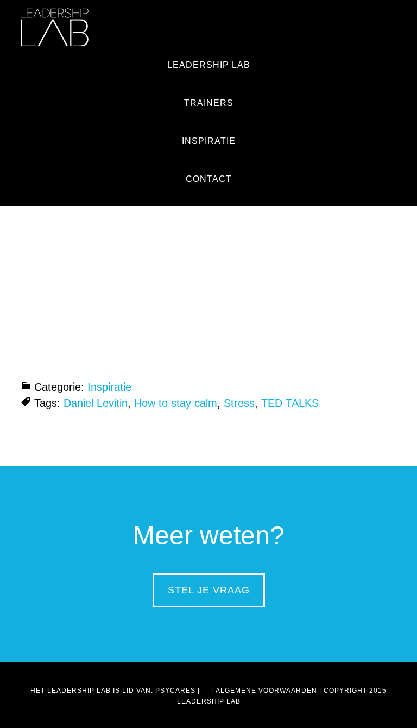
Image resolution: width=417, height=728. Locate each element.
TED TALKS (290, 403)
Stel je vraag (209, 590)
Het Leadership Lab (55, 27)
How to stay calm (175, 403)
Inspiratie (109, 387)
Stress (239, 403)
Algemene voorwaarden (266, 690)
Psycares (175, 690)
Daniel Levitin (96, 403)
